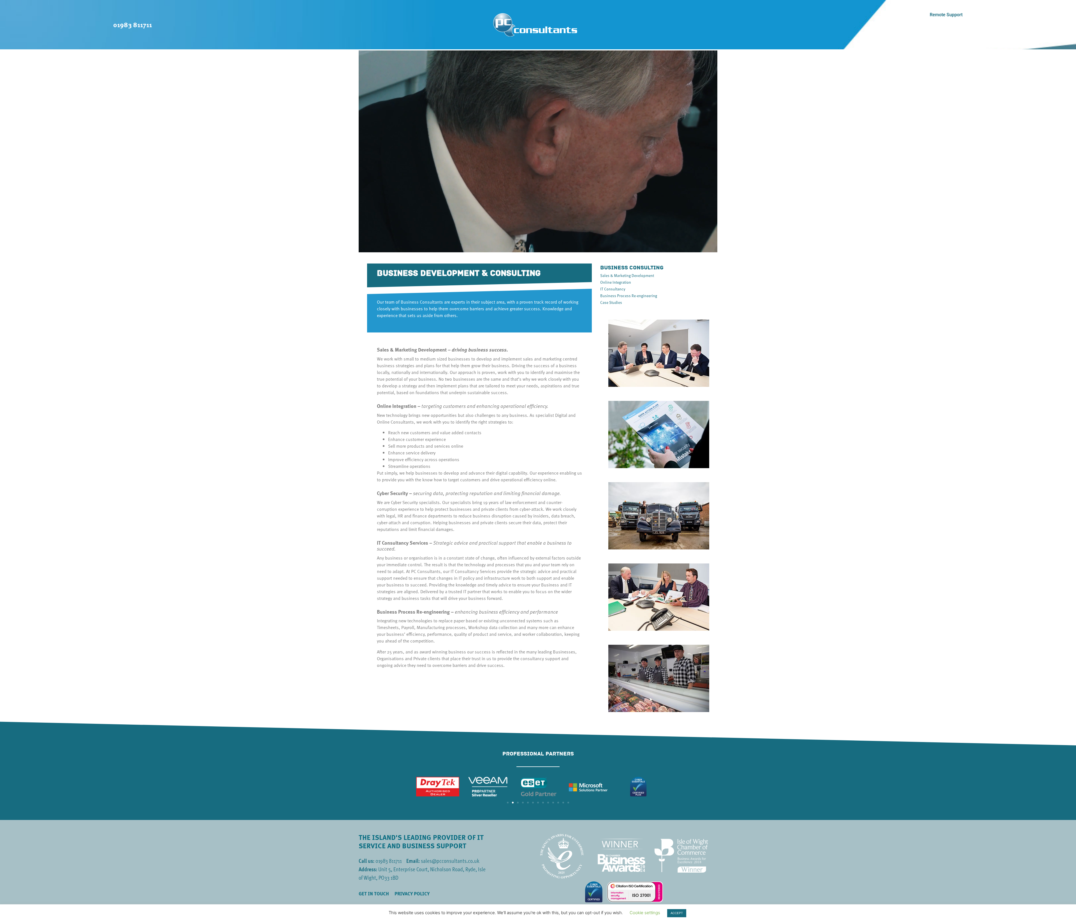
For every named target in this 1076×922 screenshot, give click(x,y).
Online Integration (615, 282)
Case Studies (611, 302)
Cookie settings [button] (645, 912)
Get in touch (374, 894)
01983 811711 (132, 24)
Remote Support (946, 14)
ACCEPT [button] (677, 913)
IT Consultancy (612, 289)
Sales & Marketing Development (627, 275)
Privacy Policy (412, 894)
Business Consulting (632, 267)
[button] (508, 802)
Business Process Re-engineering (628, 296)
